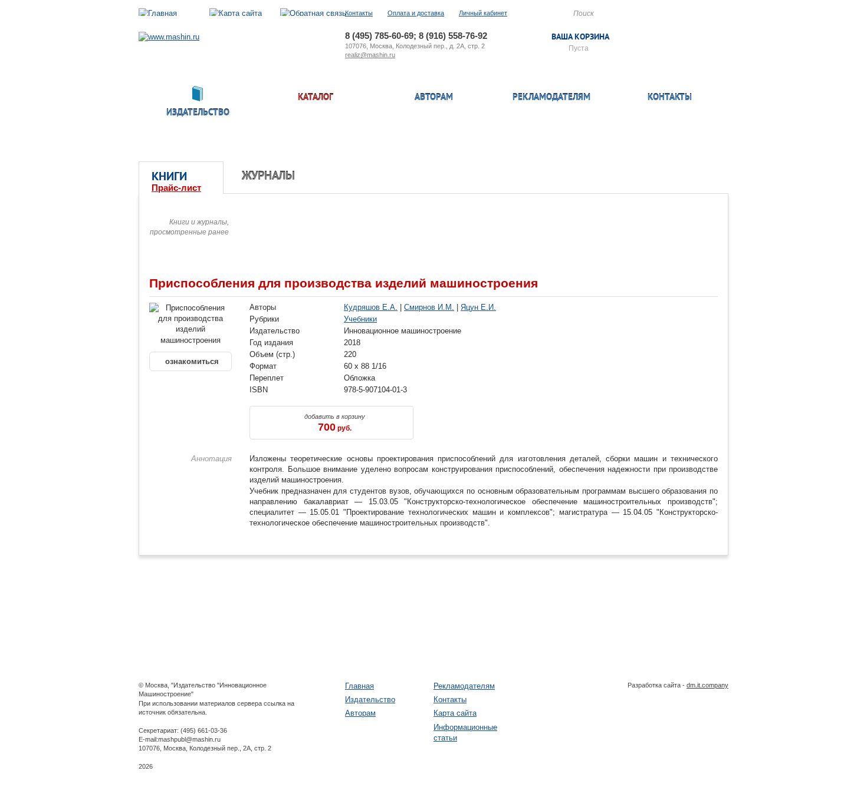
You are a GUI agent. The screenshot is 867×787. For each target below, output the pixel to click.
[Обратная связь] (313, 13)
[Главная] (158, 13)
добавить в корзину (334, 423)
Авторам (434, 98)
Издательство (370, 699)
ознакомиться (191, 361)
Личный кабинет (483, 12)
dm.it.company (707, 685)
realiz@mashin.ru (370, 54)
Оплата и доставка (415, 12)
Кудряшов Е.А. (371, 307)
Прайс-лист (176, 188)
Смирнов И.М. (429, 307)
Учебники (360, 319)
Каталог (315, 98)
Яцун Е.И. (478, 307)
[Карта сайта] (235, 13)
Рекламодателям (551, 98)
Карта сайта (455, 713)
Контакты (359, 12)
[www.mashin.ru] (169, 36)
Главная (359, 686)
